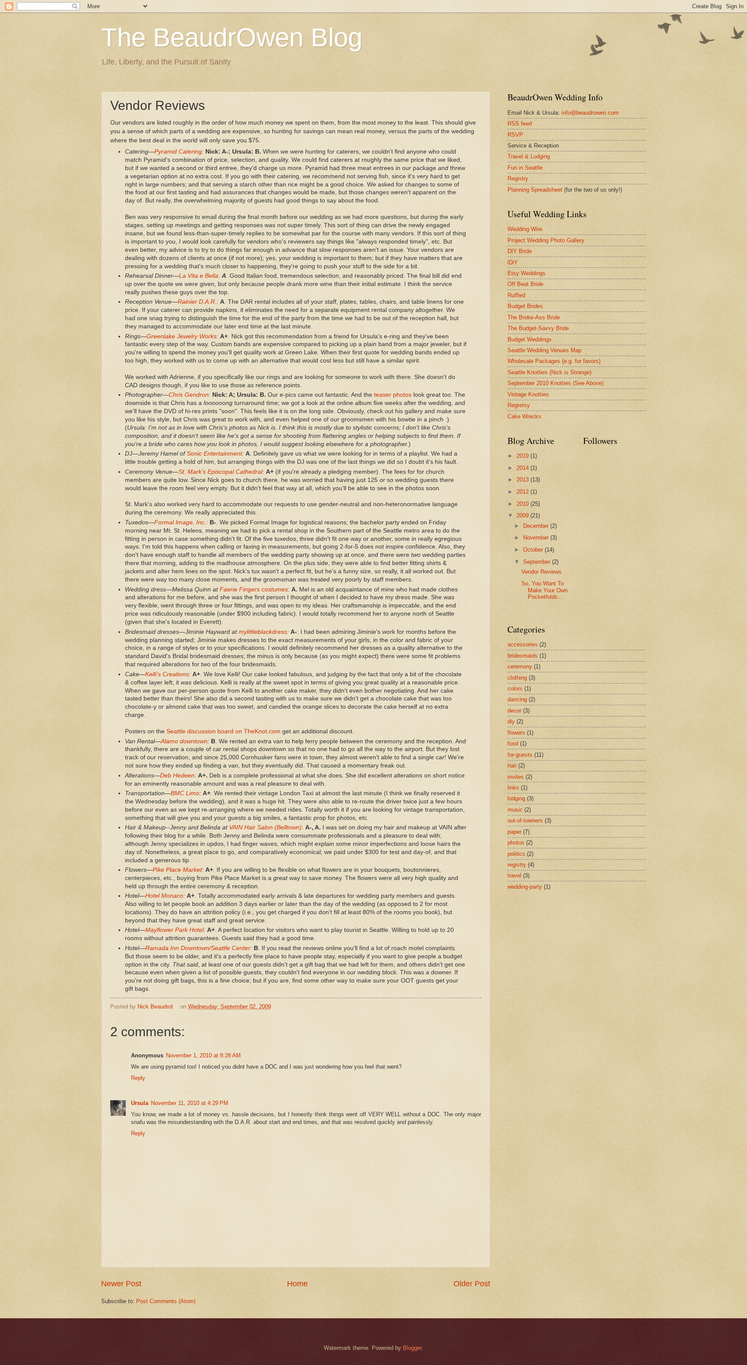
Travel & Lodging (529, 156)
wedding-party (525, 886)
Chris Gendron (189, 395)
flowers (516, 732)
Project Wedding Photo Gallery (546, 240)
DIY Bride (520, 251)
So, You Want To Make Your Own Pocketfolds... (544, 590)
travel (514, 875)
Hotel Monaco (164, 896)
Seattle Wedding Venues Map (544, 350)
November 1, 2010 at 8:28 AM (203, 1055)
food (513, 743)
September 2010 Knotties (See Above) (555, 383)
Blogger (412, 1348)
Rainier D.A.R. (197, 302)
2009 (523, 515)
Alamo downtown (184, 741)
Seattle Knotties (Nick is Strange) (549, 372)
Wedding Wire (525, 229)
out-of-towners (525, 820)
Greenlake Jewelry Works (182, 336)
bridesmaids (523, 655)
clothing (517, 677)
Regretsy (519, 405)
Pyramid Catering (178, 151)
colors (515, 688)
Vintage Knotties (528, 394)
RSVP (515, 135)
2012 (523, 491)
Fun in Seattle (525, 167)
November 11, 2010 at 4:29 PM (189, 1103)
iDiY (513, 262)
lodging (516, 798)
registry (517, 864)
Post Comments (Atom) (165, 1301)
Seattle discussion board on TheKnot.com (223, 731)
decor (514, 710)
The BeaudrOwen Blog (231, 37)
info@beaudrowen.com (590, 112)
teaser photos (393, 395)
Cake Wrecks (524, 416)
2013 (523, 479)
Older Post (471, 1283)
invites (516, 777)
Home (297, 1283)
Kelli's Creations (167, 674)
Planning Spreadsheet (535, 189)
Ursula (139, 1103)
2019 (523, 456)
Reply (138, 1078)
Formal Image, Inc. (180, 522)
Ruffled (516, 295)
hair (512, 765)
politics (516, 854)
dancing (517, 699)
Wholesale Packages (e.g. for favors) (554, 361)
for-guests (520, 755)
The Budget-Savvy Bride (538, 328)
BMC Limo (185, 793)
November (536, 537)
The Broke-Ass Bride (534, 317)
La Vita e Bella (198, 276)
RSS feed (520, 123)
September (537, 562)
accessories (523, 644)
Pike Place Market (177, 870)
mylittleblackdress (263, 632)
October (534, 549)
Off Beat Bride (525, 284)
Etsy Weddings (527, 273)
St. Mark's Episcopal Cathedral (220, 472)
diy (511, 721)
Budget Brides (525, 306)
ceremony (520, 666)
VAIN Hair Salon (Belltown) (265, 827)
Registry (518, 178)
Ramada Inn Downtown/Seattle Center (197, 948)
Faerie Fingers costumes (254, 589)
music (515, 809)
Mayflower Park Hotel (174, 930)
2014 (523, 468)
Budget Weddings (530, 339)
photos (516, 842)
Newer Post (121, 1283)
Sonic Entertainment (214, 453)
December (536, 526)
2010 (523, 504)
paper (514, 832)
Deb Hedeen (177, 775)
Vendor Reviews (541, 571)
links (513, 787)
